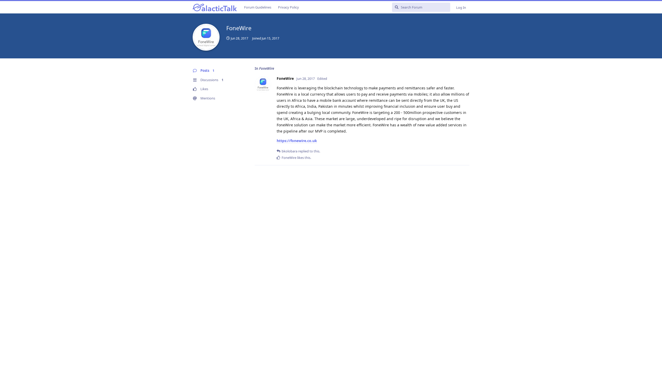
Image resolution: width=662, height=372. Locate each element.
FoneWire (266, 68)
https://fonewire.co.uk (297, 140)
